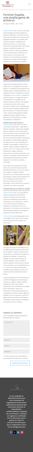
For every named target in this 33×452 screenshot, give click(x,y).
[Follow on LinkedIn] (18, 432)
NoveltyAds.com (17, 443)
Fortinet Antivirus (8, 30)
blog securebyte (9, 24)
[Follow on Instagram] (22, 432)
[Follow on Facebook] (11, 432)
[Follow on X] (14, 432)
